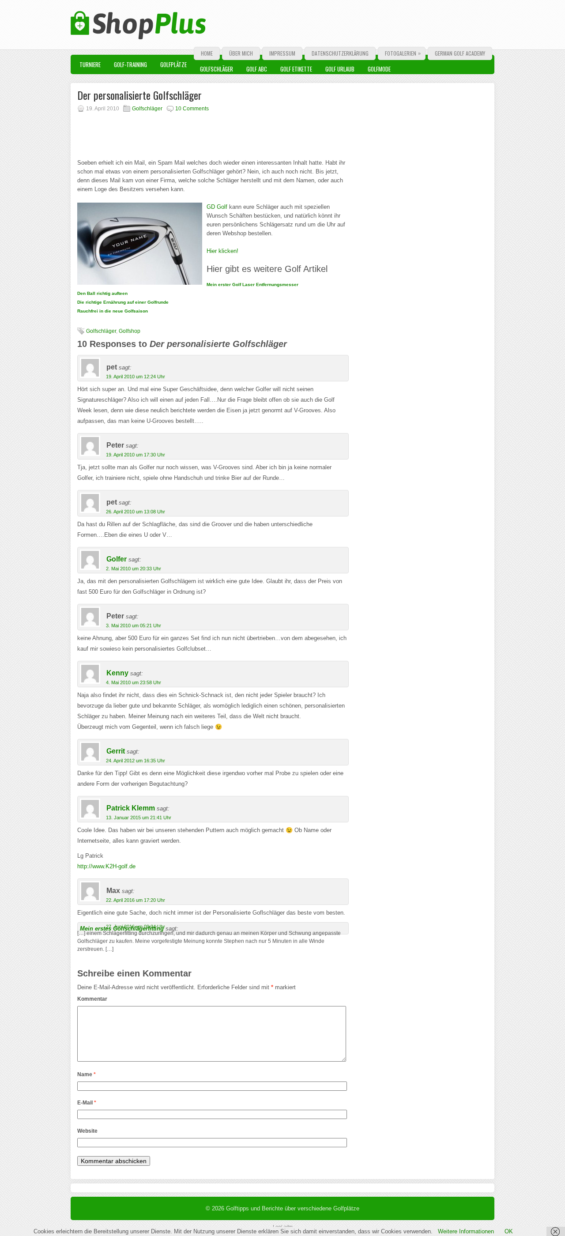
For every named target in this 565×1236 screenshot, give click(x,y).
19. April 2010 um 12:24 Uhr (135, 376)
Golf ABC (256, 68)
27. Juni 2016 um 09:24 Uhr (135, 926)
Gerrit (115, 751)
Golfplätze (173, 64)
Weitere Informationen (466, 1231)
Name (86, 1074)
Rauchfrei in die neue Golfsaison (112, 311)
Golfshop (129, 331)
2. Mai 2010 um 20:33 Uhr (133, 568)
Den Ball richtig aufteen (102, 293)
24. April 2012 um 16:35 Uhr (135, 760)
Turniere (90, 64)
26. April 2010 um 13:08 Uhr (135, 511)
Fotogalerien (403, 53)
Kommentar (92, 999)
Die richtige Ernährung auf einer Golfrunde (123, 302)
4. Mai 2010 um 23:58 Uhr (133, 682)
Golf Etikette (296, 68)
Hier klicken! (222, 251)
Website (87, 1131)
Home (207, 53)
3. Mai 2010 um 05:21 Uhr (133, 625)
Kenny (117, 673)
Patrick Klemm (130, 808)
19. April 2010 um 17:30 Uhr (135, 454)
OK (509, 1231)
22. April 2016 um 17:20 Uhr (135, 900)
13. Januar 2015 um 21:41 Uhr (138, 817)
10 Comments (192, 109)
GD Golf (217, 206)
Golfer (116, 559)
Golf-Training (130, 64)
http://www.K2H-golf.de (106, 866)
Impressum (282, 53)
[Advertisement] (182, 132)
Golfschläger (216, 68)
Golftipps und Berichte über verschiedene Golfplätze (292, 1208)
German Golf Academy (460, 53)
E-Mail (86, 1103)
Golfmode (379, 68)
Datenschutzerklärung (340, 53)
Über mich (241, 53)
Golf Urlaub (339, 68)
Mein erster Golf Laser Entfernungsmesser (252, 284)
